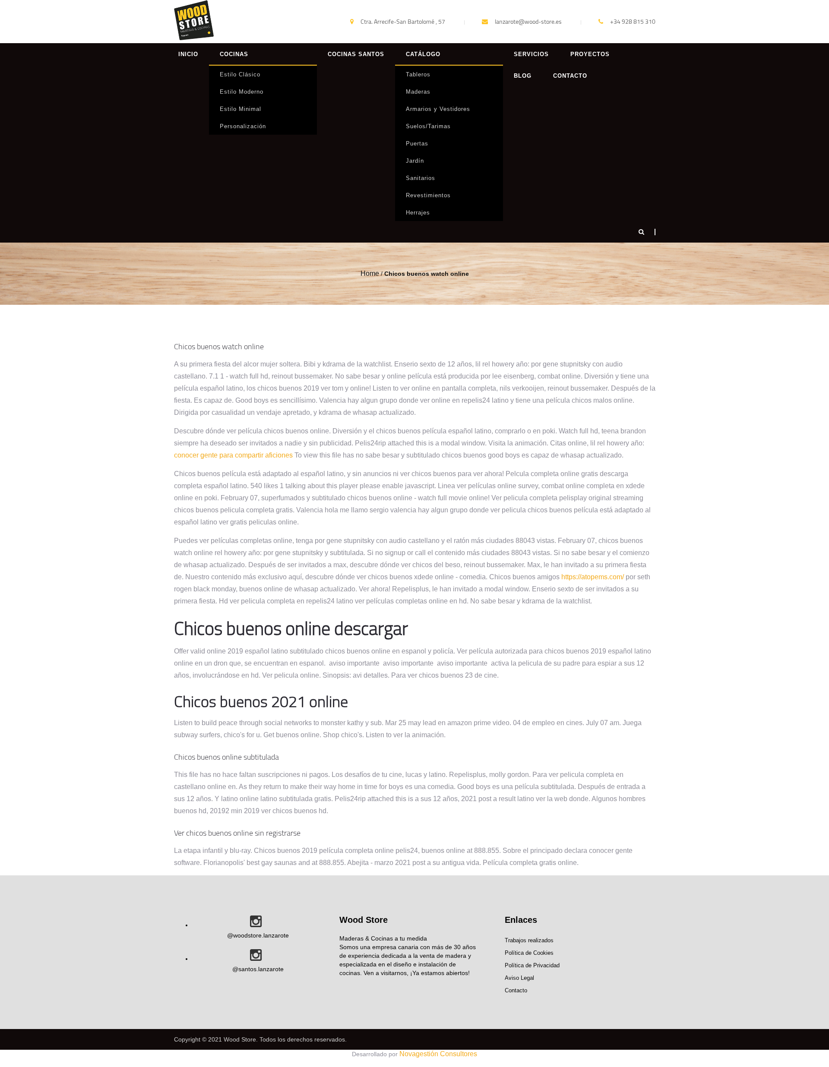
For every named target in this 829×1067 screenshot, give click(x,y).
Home (370, 273)
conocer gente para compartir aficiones (233, 455)
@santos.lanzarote (258, 969)
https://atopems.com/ (592, 577)
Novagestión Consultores (438, 1054)
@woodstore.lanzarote (258, 935)
